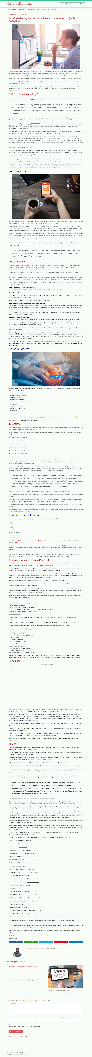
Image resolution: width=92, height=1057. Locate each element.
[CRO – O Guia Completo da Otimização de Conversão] (65, 976)
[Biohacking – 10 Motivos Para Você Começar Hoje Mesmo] (24, 966)
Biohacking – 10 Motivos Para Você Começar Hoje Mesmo (23, 980)
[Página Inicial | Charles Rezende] (19, 3)
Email (36, 1018)
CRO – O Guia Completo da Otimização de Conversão (61, 990)
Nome (11, 1018)
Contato (72, 4)
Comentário (12, 1003)
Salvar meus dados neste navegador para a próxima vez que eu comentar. (27, 1026)
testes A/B (18, 817)
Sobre (66, 4)
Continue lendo (26, 994)
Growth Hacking (80, 4)
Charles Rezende (22, 14)
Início (62, 4)
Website (53, 948)
